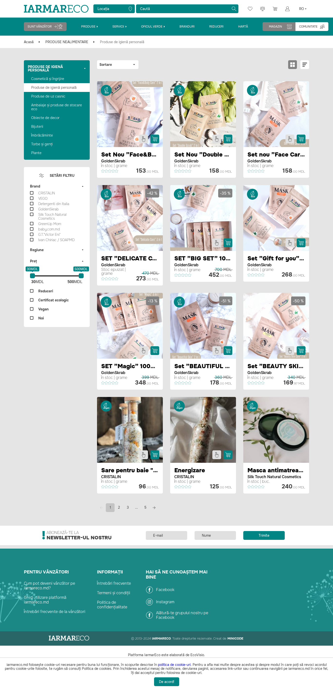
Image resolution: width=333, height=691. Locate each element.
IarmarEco (161, 638)
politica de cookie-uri (174, 664)
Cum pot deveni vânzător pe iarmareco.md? (49, 585)
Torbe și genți (42, 144)
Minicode (235, 638)
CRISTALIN (111, 476)
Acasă (29, 42)
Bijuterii (37, 126)
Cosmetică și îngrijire (47, 79)
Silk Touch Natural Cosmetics (274, 476)
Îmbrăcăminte (42, 135)
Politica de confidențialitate (112, 604)
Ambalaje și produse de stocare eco (56, 107)
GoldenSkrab (113, 161)
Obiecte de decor (45, 118)
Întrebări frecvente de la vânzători (54, 611)
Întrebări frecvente (114, 583)
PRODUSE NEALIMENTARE (66, 42)
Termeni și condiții (113, 593)
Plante (36, 153)
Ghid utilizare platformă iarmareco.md (45, 599)
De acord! (166, 682)
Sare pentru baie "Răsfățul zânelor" (152, 470)
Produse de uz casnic (48, 96)
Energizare (189, 470)
